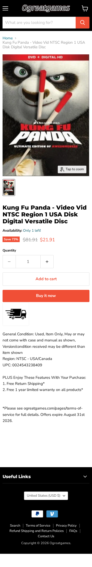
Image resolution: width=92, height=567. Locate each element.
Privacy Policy (66, 525)
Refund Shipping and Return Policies (36, 531)
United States (43, 495)
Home (8, 38)
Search (15, 525)
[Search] (82, 22)
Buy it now (46, 295)
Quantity (9, 251)
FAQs (73, 531)
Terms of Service (38, 525)
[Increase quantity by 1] (47, 261)
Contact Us (46, 536)
